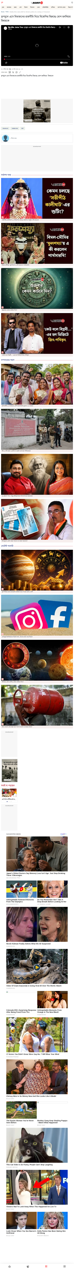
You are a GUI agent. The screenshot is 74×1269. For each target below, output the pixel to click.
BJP (22, 128)
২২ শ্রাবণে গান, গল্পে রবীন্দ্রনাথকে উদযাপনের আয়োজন (17, 496)
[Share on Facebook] (10, 73)
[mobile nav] (9, 1266)
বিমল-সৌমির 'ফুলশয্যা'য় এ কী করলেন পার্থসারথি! (15, 265)
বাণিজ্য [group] (53, 7)
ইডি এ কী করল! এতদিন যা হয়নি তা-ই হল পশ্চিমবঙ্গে (16, 451)
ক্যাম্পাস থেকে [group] (61, 7)
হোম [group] (3, 7)
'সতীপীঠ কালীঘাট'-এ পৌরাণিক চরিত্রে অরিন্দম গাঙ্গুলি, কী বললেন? (20, 220)
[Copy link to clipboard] (20, 73)
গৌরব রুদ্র (5, 69)
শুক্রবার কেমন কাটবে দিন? (9, 310)
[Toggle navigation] (2, 2)
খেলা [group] (38, 7)
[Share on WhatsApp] (17, 73)
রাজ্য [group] (15, 7)
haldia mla (15, 128)
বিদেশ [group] (26, 7)
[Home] (37, 2)
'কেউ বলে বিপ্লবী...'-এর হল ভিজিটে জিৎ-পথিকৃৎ (15, 355)
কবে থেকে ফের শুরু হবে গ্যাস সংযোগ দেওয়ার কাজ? (17, 727)
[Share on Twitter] (13, 73)
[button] (72, 3)
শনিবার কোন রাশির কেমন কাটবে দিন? (12, 682)
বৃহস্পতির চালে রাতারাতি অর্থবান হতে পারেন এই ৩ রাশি (17, 592)
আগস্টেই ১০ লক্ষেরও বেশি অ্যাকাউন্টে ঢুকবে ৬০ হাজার (17, 406)
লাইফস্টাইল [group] (45, 7)
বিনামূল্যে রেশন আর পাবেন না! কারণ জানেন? (14, 541)
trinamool (5, 128)
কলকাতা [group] (9, 7)
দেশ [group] (20, 7)
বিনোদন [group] (32, 7)
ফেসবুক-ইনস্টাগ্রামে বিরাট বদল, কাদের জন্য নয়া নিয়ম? (17, 637)
